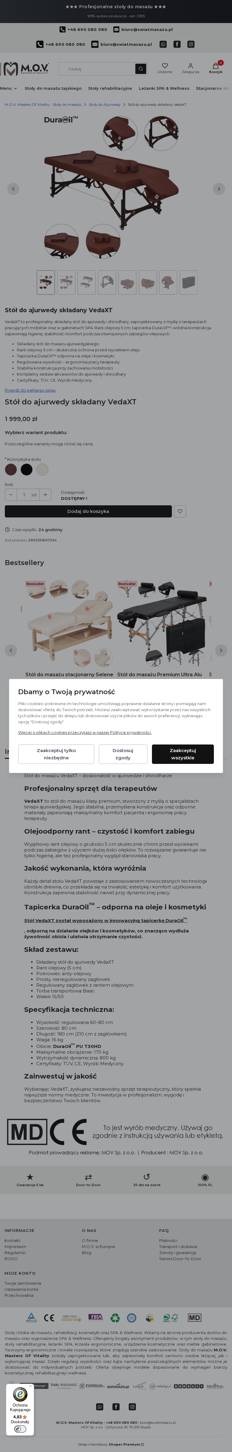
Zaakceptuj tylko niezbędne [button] (56, 754)
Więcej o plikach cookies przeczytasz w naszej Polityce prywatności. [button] (85, 732)
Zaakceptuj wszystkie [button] (183, 754)
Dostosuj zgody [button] (123, 754)
